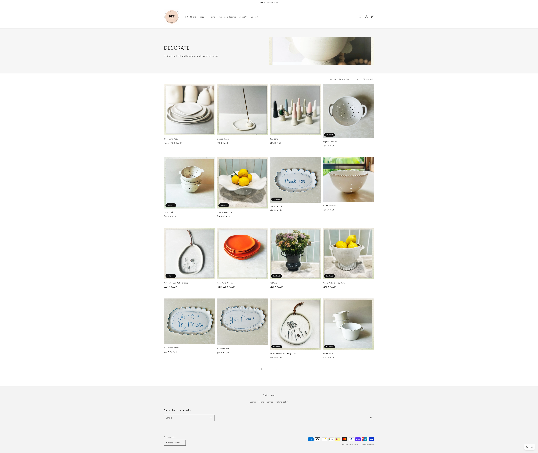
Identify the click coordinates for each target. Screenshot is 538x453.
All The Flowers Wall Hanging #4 (283, 353)
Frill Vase (273, 283)
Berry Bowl (168, 212)
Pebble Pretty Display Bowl (334, 283)
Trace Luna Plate (171, 139)
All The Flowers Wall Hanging (176, 283)
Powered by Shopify (367, 444)
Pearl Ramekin (329, 353)
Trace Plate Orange (225, 283)
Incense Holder (223, 139)
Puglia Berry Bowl (330, 141)
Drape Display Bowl (225, 212)
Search (253, 402)
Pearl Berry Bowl (329, 206)
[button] (360, 17)
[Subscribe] (211, 418)
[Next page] (276, 369)
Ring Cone (274, 139)
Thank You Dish (276, 206)
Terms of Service (265, 402)
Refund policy (282, 402)
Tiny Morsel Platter (171, 347)
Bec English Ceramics (353, 444)
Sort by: (333, 79)
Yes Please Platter (224, 348)
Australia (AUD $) (173, 443)
